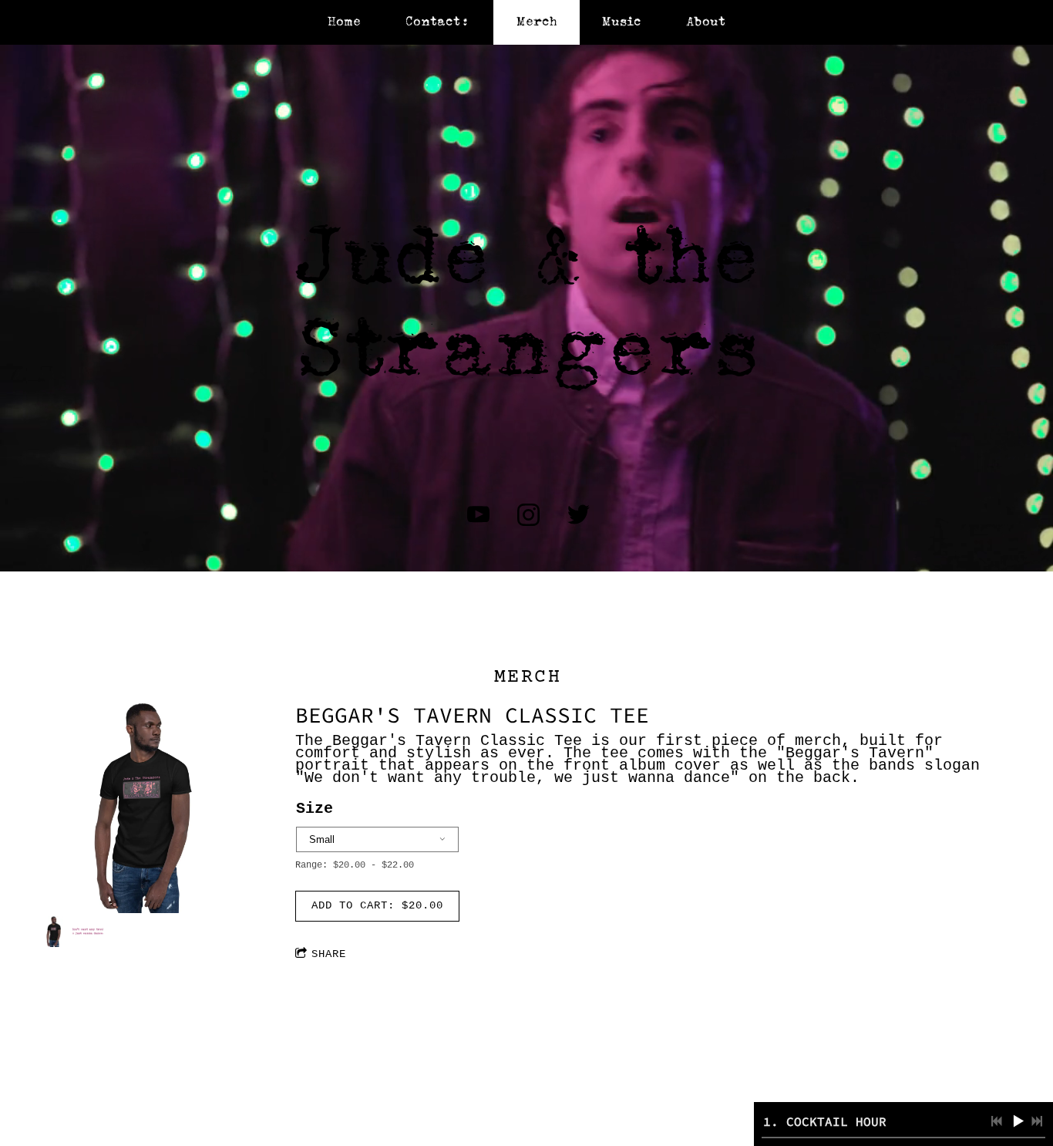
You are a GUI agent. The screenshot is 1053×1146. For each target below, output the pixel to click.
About (705, 22)
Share (328, 954)
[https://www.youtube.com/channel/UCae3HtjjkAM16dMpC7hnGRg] (478, 515)
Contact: (438, 22)
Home (344, 22)
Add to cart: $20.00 (377, 905)
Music (621, 22)
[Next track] (1037, 1121)
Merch (536, 22)
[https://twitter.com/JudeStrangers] (578, 515)
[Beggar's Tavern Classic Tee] (145, 808)
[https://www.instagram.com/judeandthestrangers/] (528, 515)
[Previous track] (997, 1121)
